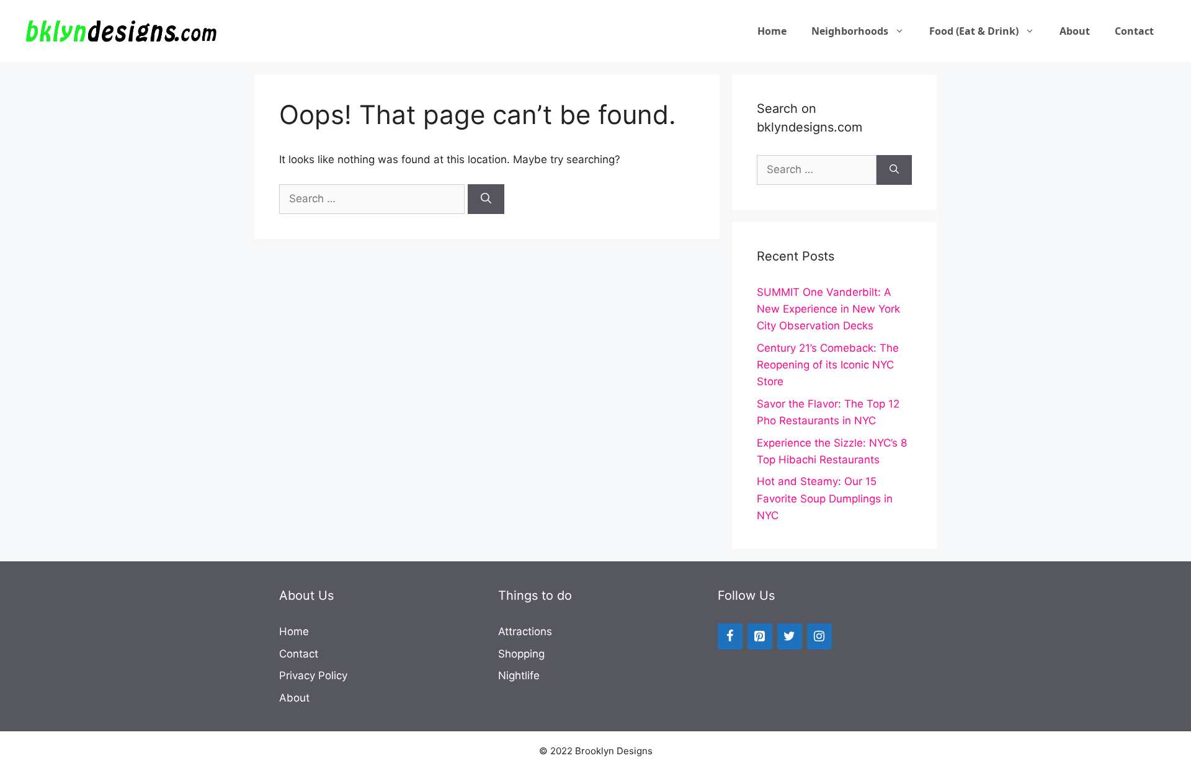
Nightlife (519, 675)
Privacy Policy (313, 675)
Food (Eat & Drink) (974, 31)
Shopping (521, 654)
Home (772, 31)
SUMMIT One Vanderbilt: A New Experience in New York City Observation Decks (828, 309)
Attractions (525, 631)
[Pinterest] (759, 636)
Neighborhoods (849, 31)
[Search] (486, 199)
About (1074, 31)
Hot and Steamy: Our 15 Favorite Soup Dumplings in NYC (825, 498)
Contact (1134, 31)
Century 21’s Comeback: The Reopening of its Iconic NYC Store (828, 365)
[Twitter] (789, 636)
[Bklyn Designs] (121, 30)
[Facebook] (730, 636)
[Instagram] (819, 636)
